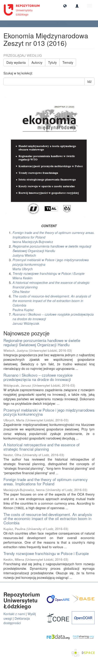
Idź (89, 81)
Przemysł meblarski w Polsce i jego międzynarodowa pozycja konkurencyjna (48, 412)
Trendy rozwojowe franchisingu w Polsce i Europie (46, 553)
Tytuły (52, 62)
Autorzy (36, 62)
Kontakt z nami (14, 614)
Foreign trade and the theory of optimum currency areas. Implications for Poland (45, 481)
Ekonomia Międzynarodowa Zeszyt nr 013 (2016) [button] (37, 24)
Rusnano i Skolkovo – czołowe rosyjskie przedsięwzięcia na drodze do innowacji (37, 377)
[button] (65, 6)
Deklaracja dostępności (16, 620)
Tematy (67, 62)
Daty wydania (16, 62)
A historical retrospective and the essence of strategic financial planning (41, 447)
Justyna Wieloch (52, 251)
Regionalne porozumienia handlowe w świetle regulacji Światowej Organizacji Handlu (41, 342)
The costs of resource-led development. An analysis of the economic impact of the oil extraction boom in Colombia (47, 518)
